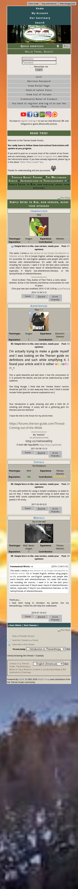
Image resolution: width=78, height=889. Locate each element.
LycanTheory (63, 288)
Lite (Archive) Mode (51, 669)
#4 (68, 555)
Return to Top (15, 669)
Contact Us (14, 663)
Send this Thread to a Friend (25, 640)
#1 (68, 246)
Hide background (67, 3)
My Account (40, 13)
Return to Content (32, 669)
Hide (66, 46)
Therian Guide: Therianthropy (19, 665)
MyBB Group (44, 679)
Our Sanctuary (40, 18)
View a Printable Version (23, 636)
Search (40, 22)
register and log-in (29, 120)
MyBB (21, 679)
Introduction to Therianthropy (42, 180)
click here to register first (45, 156)
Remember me (41, 66)
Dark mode (33, 3)
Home (40, 8)
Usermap (26, 672)
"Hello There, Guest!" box (31, 162)
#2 (68, 343)
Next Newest (30, 625)
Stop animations (49, 3)
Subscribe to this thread (23, 644)
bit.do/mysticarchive (39, 437)
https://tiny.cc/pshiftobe (50, 444)
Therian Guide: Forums (27, 177)
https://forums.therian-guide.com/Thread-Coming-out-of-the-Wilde (37, 425)
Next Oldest (15, 625)
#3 (68, 484)
